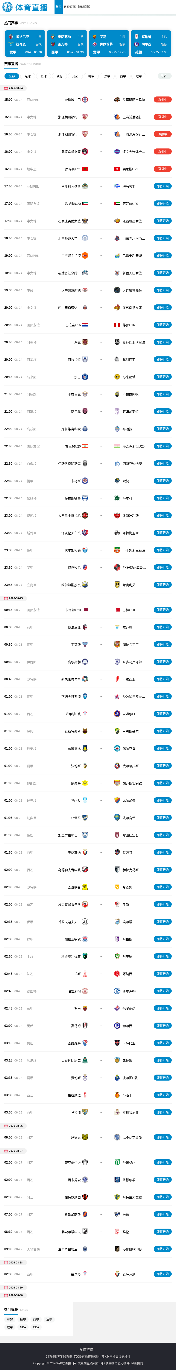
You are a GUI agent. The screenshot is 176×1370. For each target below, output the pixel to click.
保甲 (30, 922)
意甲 (139, 76)
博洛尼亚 (74, 627)
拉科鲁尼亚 (131, 1112)
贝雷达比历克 (71, 1060)
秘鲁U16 (129, 325)
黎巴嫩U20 (73, 446)
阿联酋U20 (130, 204)
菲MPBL (33, 100)
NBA (23, 1327)
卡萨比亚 (129, 1043)
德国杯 (31, 991)
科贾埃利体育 (71, 956)
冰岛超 (31, 1060)
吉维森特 (74, 1043)
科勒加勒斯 (73, 1214)
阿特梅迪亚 (131, 533)
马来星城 (129, 377)
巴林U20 (129, 610)
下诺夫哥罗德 (71, 696)
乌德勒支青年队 (69, 870)
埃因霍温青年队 (69, 904)
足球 (28, 76)
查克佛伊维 (73, 1162)
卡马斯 (76, 481)
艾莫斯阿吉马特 (134, 100)
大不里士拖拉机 (69, 515)
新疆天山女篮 (132, 273)
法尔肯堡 (129, 818)
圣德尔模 (129, 1180)
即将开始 (163, 186)
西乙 (30, 714)
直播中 (162, 99)
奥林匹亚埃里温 (134, 342)
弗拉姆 (127, 1060)
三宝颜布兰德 (71, 256)
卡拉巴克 (74, 394)
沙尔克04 (129, 991)
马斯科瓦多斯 (71, 186)
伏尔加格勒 (73, 550)
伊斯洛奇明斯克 (69, 464)
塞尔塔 (76, 1274)
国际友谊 (33, 204)
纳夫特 (76, 783)
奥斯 (126, 904)
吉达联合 (74, 887)
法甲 (107, 76)
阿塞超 (31, 394)
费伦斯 (76, 1078)
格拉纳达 (74, 1095)
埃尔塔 (127, 922)
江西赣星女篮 (132, 221)
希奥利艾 (129, 585)
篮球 (44, 76)
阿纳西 (127, 974)
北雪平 (76, 818)
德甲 (91, 76)
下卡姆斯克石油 (134, 550)
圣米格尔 (129, 1162)
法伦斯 (76, 766)
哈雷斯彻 (74, 991)
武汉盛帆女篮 (71, 152)
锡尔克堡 (129, 748)
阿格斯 (127, 939)
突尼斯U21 (130, 169)
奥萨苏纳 (74, 852)
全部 (12, 76)
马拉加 (76, 1112)
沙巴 (77, 377)
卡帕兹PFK (130, 394)
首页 (59, 7)
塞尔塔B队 (73, 714)
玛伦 (126, 1232)
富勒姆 (76, 1026)
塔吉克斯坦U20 (133, 446)
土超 (30, 956)
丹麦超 (31, 748)
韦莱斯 (76, 644)
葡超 (30, 1043)
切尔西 (127, 1026)
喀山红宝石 (131, 835)
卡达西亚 (129, 679)
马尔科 (127, 498)
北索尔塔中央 (71, 1232)
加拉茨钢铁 (73, 939)
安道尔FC (130, 714)
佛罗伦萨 (129, 1008)
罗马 (77, 1008)
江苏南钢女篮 (132, 308)
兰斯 (77, 974)
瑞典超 (31, 800)
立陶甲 (31, 585)
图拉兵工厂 (131, 644)
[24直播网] (25, 13)
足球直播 (70, 7)
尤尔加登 (129, 800)
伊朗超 (31, 515)
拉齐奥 (127, 627)
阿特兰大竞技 (132, 1197)
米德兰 (127, 1214)
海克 (77, 342)
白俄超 (31, 464)
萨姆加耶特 (131, 412)
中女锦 (31, 117)
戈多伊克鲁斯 (132, 1137)
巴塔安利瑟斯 (132, 256)
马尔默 (76, 800)
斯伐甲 (31, 533)
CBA (36, 1327)
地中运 (31, 169)
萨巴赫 (76, 412)
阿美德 (127, 956)
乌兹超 (31, 429)
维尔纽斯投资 (71, 585)
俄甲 (30, 481)
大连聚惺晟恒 (132, 290)
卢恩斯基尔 (131, 731)
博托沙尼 (74, 567)
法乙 (30, 974)
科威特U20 (73, 204)
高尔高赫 (74, 662)
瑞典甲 (31, 731)
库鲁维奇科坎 (71, 429)
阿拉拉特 (74, 360)
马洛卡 (127, 1095)
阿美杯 (31, 342)
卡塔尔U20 (73, 610)
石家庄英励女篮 (69, 221)
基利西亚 (129, 360)
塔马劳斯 (129, 186)
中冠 (30, 290)
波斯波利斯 (131, 515)
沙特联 (31, 679)
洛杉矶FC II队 (132, 1249)
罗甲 (30, 567)
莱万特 (127, 852)
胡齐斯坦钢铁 (132, 783)
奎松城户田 (73, 100)
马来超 (31, 377)
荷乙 (30, 870)
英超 (75, 76)
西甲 (123, 76)
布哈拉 (127, 429)
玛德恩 (76, 1137)
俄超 (30, 835)
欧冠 (59, 76)
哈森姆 (127, 887)
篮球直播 (84, 7)
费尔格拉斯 (131, 766)
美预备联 (33, 1249)
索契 (126, 481)
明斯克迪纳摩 (132, 464)
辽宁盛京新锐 (71, 290)
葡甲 (30, 766)
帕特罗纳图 (73, 1197)
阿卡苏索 (74, 1180)
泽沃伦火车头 (71, 533)
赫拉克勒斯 (131, 870)
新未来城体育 (71, 679)
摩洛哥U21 (73, 169)
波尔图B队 (130, 1078)
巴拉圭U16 (73, 325)
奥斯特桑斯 (73, 731)
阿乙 (30, 1137)
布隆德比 (74, 748)
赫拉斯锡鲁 (73, 498)
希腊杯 (31, 498)
